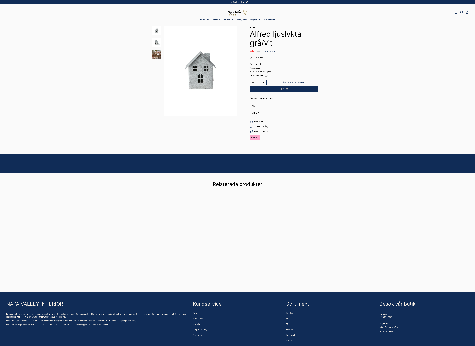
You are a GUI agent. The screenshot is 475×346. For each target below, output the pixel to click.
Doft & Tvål (291, 341)
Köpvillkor (197, 324)
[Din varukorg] (467, 12)
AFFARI (252, 27)
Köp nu (284, 89)
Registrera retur (199, 335)
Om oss (196, 313)
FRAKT (253, 106)
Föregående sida (163, 71)
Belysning (290, 330)
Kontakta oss (198, 319)
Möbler (289, 324)
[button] (204, 19)
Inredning (290, 313)
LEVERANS (254, 113)
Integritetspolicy (200, 330)
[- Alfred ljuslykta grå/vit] (253, 82)
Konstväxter (291, 335)
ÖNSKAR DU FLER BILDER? (261, 99)
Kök (287, 319)
